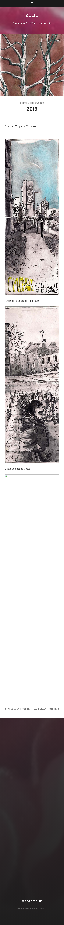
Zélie (32, 15)
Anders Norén (38, 908)
